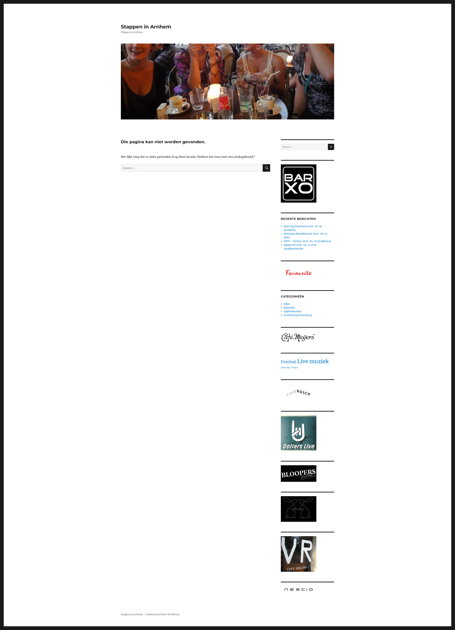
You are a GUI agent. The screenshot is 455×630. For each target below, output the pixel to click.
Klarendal (289, 307)
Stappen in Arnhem (146, 27)
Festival (288, 361)
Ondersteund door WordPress (163, 614)
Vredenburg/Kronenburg (298, 315)
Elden (287, 303)
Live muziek (313, 361)
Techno (294, 367)
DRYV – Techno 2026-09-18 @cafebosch (307, 241)
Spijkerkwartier (292, 311)
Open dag (285, 367)
